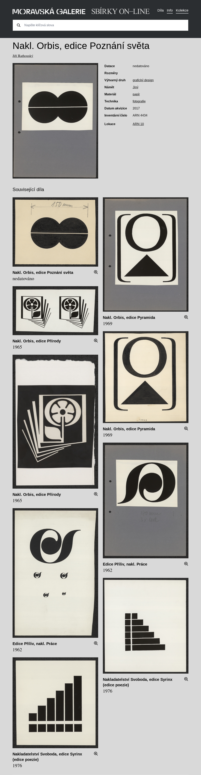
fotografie (139, 101)
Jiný (135, 87)
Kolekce (182, 10)
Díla (160, 10)
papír (136, 94)
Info (170, 10)
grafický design (143, 80)
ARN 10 (138, 124)
